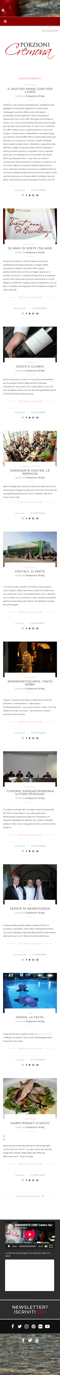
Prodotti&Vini (30, 363)
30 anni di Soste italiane (30, 248)
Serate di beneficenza (30, 908)
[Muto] (46, 1246)
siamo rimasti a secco (30, 1123)
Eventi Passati (30, 85)
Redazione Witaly (35, 96)
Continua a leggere (30, 297)
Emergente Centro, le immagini (30, 472)
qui (41, 1312)
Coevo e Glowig (30, 366)
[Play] (9, 1246)
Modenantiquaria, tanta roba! (30, 683)
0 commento (38, 190)
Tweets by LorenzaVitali (17, 1296)
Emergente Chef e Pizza (30, 466)
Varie (30, 905)
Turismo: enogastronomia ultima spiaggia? (30, 793)
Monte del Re (44, 1034)
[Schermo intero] (50, 1246)
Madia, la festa (30, 1017)
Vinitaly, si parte (30, 571)
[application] (30, 1235)
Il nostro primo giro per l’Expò (30, 90)
